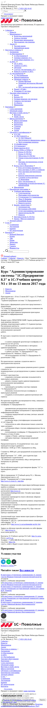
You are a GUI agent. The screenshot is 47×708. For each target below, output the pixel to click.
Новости (20, 258)
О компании (5, 678)
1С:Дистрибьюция (8, 657)
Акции (7, 293)
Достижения (5, 680)
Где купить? (8, 14)
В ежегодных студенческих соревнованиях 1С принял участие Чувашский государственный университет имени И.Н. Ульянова (22, 588)
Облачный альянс (7, 665)
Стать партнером (7, 663)
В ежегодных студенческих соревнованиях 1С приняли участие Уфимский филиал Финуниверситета (21, 603)
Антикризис (5, 651)
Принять (42, 700)
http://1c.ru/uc (36, 536)
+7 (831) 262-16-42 (25, 8)
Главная (4, 258)
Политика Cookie (21, 706)
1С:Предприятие (7, 653)
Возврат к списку (7, 566)
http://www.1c (15, 491)
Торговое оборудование (10, 659)
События (12, 258)
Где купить (8, 689)
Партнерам (5, 661)
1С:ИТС (4, 655)
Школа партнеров (7, 669)
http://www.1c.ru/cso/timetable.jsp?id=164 (25, 524)
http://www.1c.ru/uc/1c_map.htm (12, 481)
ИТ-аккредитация (7, 684)
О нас (3, 676)
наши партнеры (7, 18)
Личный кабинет (7, 675)
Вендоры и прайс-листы (10, 667)
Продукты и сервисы (9, 649)
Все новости (27, 570)
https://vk (12, 542)
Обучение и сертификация (11, 671)
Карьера (4, 682)
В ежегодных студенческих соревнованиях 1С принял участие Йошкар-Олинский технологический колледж (21, 576)
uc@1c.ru (9, 538)
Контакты (4, 686)
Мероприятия (10, 291)
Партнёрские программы (10, 673)
